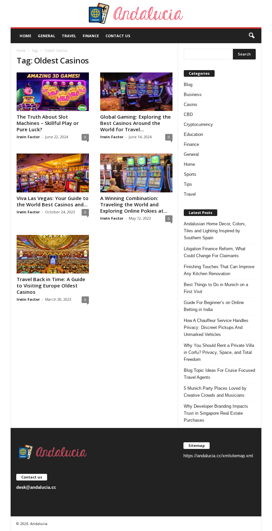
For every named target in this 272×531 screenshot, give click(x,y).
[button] (251, 36)
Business (193, 94)
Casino (190, 104)
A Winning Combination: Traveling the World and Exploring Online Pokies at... (134, 204)
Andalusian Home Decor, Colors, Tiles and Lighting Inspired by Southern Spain (215, 230)
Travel (69, 35)
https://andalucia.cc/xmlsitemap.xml (218, 455)
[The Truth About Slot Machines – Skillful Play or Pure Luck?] (53, 91)
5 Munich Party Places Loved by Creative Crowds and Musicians (215, 392)
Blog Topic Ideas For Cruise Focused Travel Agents (219, 374)
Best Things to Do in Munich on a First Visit (216, 288)
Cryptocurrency (198, 124)
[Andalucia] (136, 13)
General (46, 35)
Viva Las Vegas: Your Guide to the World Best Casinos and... (53, 201)
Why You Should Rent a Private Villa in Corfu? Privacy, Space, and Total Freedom (219, 352)
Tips (188, 184)
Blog (188, 84)
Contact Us (117, 35)
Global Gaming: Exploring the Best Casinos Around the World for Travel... (135, 123)
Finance (91, 35)
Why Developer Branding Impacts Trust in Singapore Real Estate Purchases (216, 413)
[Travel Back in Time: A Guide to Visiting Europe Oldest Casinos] (53, 254)
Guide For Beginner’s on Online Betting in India (214, 306)
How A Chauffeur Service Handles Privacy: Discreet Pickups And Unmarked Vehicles (216, 327)
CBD (188, 114)
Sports (190, 174)
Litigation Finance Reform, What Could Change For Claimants (214, 252)
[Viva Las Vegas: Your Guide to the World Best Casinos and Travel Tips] (53, 173)
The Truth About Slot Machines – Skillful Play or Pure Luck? (48, 123)
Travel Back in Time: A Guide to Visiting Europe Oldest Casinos (51, 285)
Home (25, 35)
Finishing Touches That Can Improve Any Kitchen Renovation (219, 270)
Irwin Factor (28, 136)
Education (193, 134)
